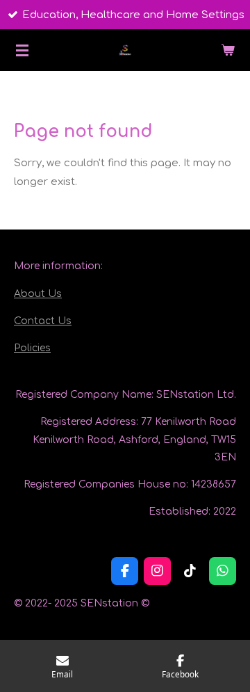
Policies (32, 348)
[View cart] (227, 50)
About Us (38, 294)
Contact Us (43, 321)
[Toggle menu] (22, 50)
